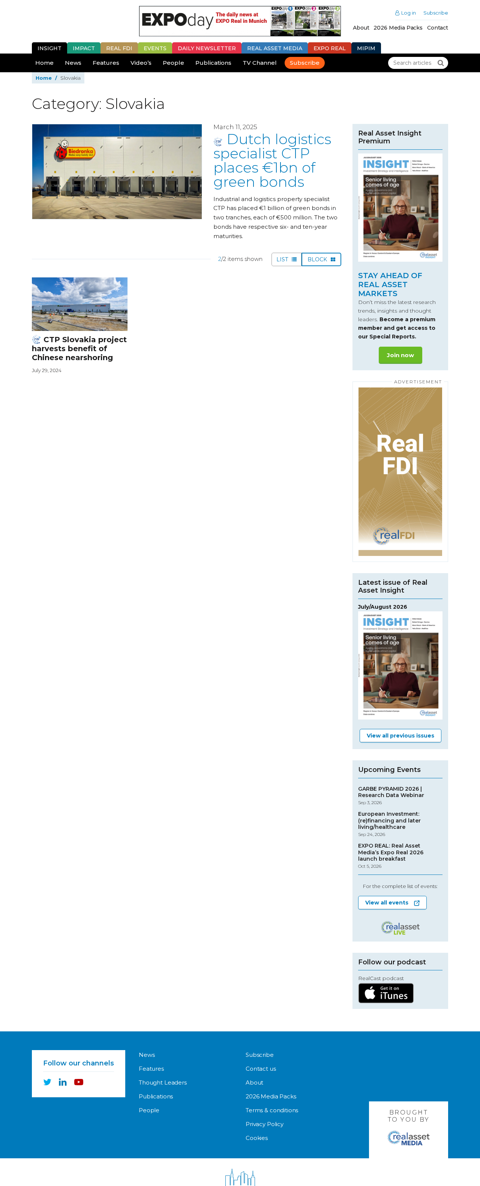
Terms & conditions (272, 1110)
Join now (400, 355)
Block (318, 259)
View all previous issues (400, 735)
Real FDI (119, 48)
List (283, 259)
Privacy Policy (265, 1124)
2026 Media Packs (398, 27)
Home (44, 62)
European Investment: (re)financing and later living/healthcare (389, 824)
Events (155, 48)
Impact (84, 48)
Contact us (261, 1068)
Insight (50, 48)
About (361, 27)
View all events (386, 902)
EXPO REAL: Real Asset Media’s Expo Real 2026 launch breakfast (390, 856)
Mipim (366, 48)
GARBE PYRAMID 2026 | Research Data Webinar (391, 795)
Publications (213, 62)
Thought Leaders (163, 1082)
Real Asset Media (274, 48)
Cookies (257, 1137)
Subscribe (435, 12)
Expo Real (330, 48)
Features (106, 62)
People (173, 62)
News (73, 62)
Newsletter (207, 48)
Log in (408, 12)
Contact (437, 27)
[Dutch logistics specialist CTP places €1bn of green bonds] (117, 171)
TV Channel (260, 62)
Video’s (141, 62)
